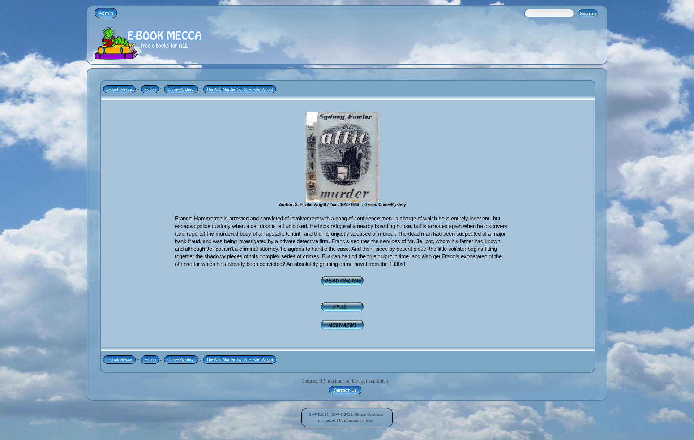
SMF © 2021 (342, 415)
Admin (106, 13)
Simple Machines (369, 415)
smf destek (327, 420)
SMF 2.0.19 (319, 415)
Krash (369, 420)
